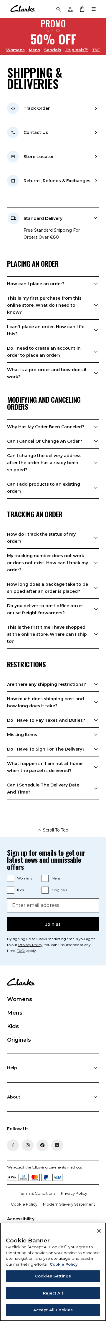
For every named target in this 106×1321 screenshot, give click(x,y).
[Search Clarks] (58, 8)
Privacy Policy (30, 944)
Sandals (52, 49)
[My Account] (70, 8)
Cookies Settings (53, 1276)
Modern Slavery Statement (69, 1204)
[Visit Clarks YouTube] (57, 1145)
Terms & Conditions (37, 1193)
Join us (53, 924)
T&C (96, 49)
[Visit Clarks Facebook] (13, 1145)
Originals (59, 890)
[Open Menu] (93, 8)
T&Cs (21, 950)
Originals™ (76, 49)
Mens (34, 49)
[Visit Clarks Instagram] (28, 1145)
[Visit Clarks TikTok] (42, 1145)
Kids (20, 890)
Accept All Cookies (53, 1309)
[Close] (98, 1230)
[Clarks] (23, 8)
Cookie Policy (24, 1204)
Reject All (53, 1293)
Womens (15, 49)
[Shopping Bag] (81, 8)
